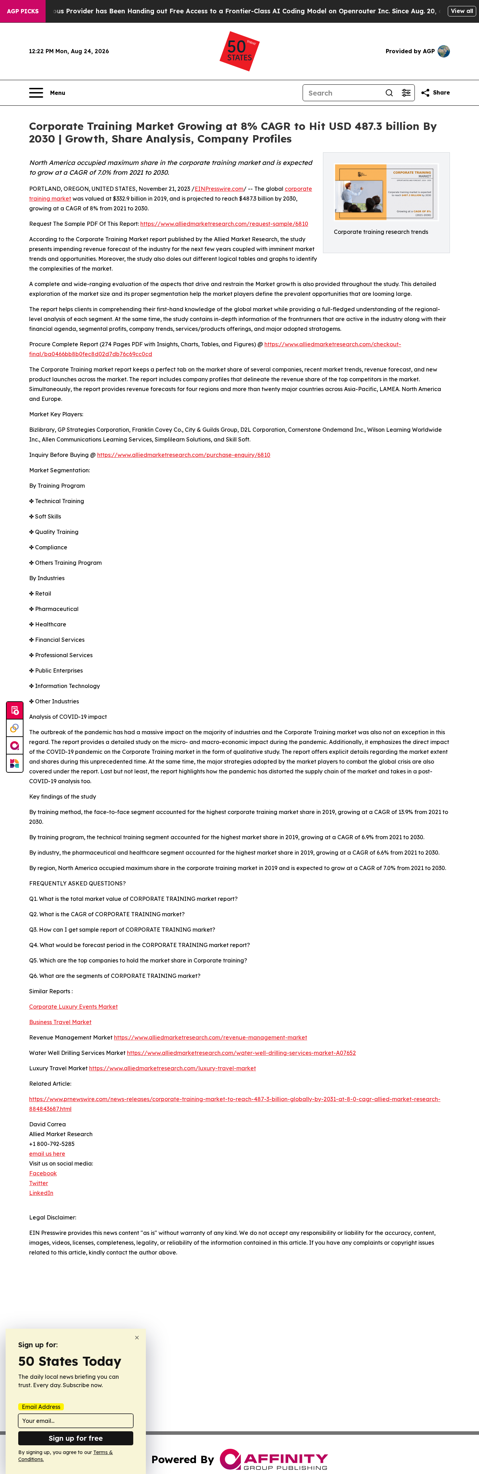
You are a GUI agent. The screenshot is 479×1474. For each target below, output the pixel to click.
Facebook (43, 1173)
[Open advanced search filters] (406, 93)
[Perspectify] (15, 728)
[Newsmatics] (15, 763)
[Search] (389, 93)
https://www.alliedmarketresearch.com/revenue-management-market (210, 1037)
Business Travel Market (60, 1021)
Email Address (41, 1406)
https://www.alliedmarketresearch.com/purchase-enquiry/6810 (183, 454)
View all (462, 10)
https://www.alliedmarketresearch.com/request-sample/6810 (224, 223)
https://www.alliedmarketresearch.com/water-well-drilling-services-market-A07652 (241, 1052)
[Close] (137, 1337)
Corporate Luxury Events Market (73, 1006)
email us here (47, 1153)
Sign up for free (76, 1438)
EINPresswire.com (219, 188)
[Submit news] (15, 710)
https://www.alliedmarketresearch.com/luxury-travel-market (172, 1068)
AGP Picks (23, 11)
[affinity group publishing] (15, 746)
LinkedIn (41, 1192)
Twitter (38, 1183)
